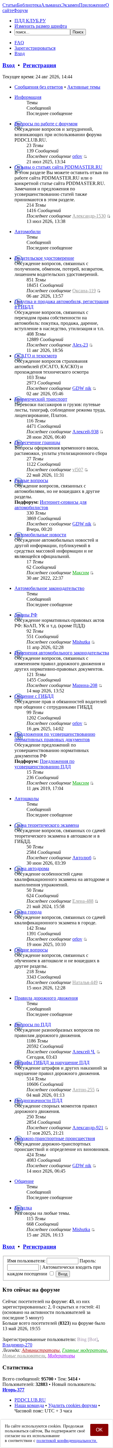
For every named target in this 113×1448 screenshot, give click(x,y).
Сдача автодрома (31, 868)
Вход (19, 53)
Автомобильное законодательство (49, 588)
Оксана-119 (84, 290)
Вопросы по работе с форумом (45, 123)
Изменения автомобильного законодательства (61, 652)
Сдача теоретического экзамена (46, 825)
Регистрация (39, 65)
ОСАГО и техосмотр (35, 355)
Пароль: (88, 1260)
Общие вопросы (31, 949)
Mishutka (81, 641)
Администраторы (41, 1350)
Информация (27, 97)
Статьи (9, 5)
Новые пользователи (23, 1355)
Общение (24, 1181)
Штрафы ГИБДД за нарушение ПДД (51, 1062)
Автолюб (81, 857)
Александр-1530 (89, 215)
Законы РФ (25, 614)
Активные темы (83, 86)
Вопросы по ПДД (32, 1024)
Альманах (51, 5)
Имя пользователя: (26, 1260)
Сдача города (28, 911)
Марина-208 (84, 685)
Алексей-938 (85, 431)
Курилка (23, 1207)
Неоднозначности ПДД (38, 1100)
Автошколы (26, 798)
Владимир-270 (17, 1344)
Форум (21, 10)
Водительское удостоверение (44, 258)
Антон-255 (83, 1089)
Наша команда (29, 1405)
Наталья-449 (85, 982)
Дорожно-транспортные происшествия (54, 1138)
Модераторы (61, 1355)
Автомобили (27, 231)
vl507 (77, 469)
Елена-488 (82, 901)
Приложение (92, 5)
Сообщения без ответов (38, 86)
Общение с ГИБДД (34, 696)
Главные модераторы (84, 1350)
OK (99, 1429)
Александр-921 (87, 1127)
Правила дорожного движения (46, 998)
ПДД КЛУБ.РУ (30, 20)
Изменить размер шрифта (40, 26)
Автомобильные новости (40, 534)
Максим (80, 572)
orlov (77, 156)
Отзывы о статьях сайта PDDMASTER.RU (58, 167)
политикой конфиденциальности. (66, 1440)
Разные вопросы (31, 480)
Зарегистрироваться (34, 48)
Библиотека (29, 5)
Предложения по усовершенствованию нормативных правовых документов (54, 737)
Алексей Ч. (83, 1051)
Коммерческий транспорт (40, 399)
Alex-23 (80, 344)
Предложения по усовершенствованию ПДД (44, 764)
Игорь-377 (13, 1389)
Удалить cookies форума (72, 1405)
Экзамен (70, 5)
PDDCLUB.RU (30, 1400)
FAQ (19, 42)
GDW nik (81, 388)
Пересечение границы (37, 442)
